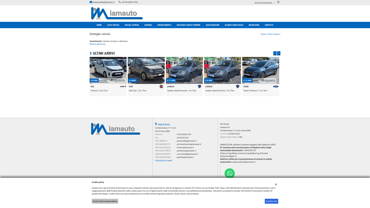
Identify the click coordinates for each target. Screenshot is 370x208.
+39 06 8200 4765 (129, 2)
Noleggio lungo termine (188, 25)
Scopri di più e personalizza (105, 201)
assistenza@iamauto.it (186, 151)
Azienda (148, 25)
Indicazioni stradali (163, 160)
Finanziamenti (164, 25)
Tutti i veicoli (273, 34)
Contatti (269, 25)
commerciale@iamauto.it (187, 154)
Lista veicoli (113, 25)
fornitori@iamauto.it (185, 147)
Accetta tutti (271, 201)
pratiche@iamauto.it (185, 157)
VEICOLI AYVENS (132, 25)
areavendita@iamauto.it (103, 2)
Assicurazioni (213, 25)
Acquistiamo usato (234, 25)
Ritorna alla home (97, 44)
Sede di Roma (164, 124)
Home (99, 25)
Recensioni (254, 25)
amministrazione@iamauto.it (189, 144)
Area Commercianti (263, 3)
